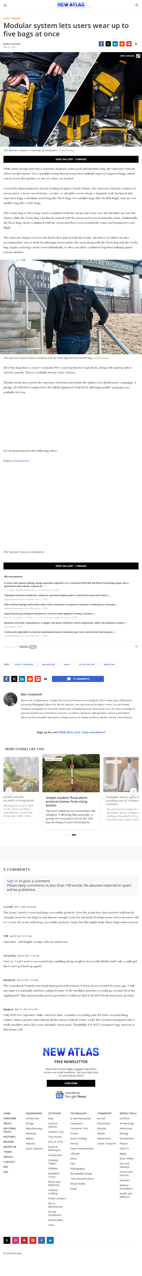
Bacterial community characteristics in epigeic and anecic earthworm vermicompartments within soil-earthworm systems (64, 623)
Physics (124, 1143)
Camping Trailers (53, 1161)
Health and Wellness (126, 1195)
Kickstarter (21, 460)
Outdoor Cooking (53, 1191)
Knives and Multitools (54, 1183)
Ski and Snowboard (54, 1213)
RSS (5, 1166)
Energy (29, 1123)
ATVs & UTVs (55, 1141)
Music (73, 1158)
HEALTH (124, 1148)
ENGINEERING (34, 1113)
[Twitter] (108, 43)
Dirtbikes (53, 1168)
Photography (77, 1168)
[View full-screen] (138, 56)
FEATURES (9, 1136)
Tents (51, 1225)
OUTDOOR (54, 1113)
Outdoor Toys (56, 1131)
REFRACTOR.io (128, 1113)
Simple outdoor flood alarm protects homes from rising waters (66, 801)
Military (30, 1138)
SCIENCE (125, 1118)
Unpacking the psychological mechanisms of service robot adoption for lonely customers (48, 613)
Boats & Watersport (54, 1148)
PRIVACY (8, 1156)
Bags (67, 664)
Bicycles (101, 1128)
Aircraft (101, 1118)
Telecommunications (82, 1178)
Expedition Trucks (54, 1175)
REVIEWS (8, 1141)
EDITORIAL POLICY (9, 1130)
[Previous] (8, 791)
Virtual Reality (77, 1183)
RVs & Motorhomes (55, 1205)
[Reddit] (122, 43)
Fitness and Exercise (126, 1173)
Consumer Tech (79, 1128)
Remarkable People (81, 1173)
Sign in (12, 881)
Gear (51, 1118)
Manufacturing (34, 1128)
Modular (109, 664)
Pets (72, 1163)
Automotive (103, 1123)
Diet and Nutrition (125, 1165)
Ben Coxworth (31, 694)
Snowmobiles (55, 1220)
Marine (101, 1133)
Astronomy (126, 1128)
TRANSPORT (104, 1113)
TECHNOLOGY (78, 1113)
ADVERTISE (9, 1146)
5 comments (81, 678)
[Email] (136, 43)
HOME (7, 1113)
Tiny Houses (55, 1136)
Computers (76, 1123)
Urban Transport (106, 1143)
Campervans (55, 1155)
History (74, 1143)
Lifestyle (75, 1153)
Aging (123, 1153)
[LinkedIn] (115, 43)
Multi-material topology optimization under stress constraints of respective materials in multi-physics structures (59, 604)
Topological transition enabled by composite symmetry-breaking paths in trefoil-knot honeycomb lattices (56, 595)
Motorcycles (104, 1138)
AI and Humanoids (80, 1118)
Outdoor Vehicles (53, 1125)
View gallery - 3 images (71, 159)
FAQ (5, 1172)
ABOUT (7, 1123)
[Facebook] (101, 43)
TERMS (7, 1151)
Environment (127, 1138)
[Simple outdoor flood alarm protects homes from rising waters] (71, 773)
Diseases (125, 1180)
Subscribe (71, 1083)
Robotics (31, 1143)
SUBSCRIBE (9, 1118)
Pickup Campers (57, 1198)
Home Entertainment (82, 1148)
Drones (74, 1133)
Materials (31, 1133)
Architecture (32, 1118)
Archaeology (127, 1123)
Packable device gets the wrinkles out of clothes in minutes (124, 800)
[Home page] (70, 6)
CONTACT (9, 1161)
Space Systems (34, 1148)
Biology (124, 1133)
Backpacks (48, 664)
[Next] (133, 791)
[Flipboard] (129, 43)
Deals (73, 1188)
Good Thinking (11, 18)
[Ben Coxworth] (10, 699)
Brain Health (127, 1158)
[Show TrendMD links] (136, 646)
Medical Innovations (126, 1187)
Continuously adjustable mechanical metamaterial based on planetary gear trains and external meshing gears (58, 632)
